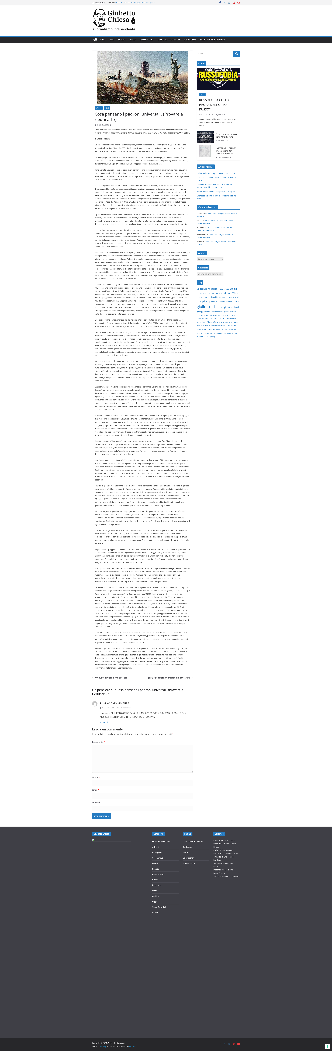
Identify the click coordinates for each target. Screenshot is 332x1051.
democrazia (226, 297)
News (111, 39)
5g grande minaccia (207, 288)
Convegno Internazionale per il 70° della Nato (226, 135)
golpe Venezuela (230, 312)
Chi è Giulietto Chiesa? (169, 39)
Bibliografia (190, 39)
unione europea (216, 333)
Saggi (133, 39)
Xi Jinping (212, 337)
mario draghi (201, 322)
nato (236, 322)
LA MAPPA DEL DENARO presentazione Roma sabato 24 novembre (226, 151)
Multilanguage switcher (212, 39)
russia (211, 329)
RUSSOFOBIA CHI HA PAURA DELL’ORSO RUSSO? (214, 104)
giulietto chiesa (210, 306)
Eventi (202, 94)
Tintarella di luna (220, 857)
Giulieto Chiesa (232, 301)
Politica (155, 896)
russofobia (218, 330)
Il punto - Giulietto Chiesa (223, 840)
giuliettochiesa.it (232, 307)
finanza (155, 869)
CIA (205, 293)
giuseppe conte (203, 311)
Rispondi (104, 722)
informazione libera (212, 318)
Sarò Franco (218, 876)
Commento (98, 742)
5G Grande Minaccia (161, 841)
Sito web (96, 802)
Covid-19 (230, 293)
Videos (155, 912)
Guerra (155, 879)
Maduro (233, 318)
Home (185, 852)
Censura (200, 293)
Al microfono (218, 853)
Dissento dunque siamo (223, 870)
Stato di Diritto (219, 863)
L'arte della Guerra (221, 843)
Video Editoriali (159, 907)
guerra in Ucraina (203, 315)
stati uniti (228, 329)
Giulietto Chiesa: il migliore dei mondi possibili (216, 173)
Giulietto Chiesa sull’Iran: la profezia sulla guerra (135, 2)
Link (102, 39)
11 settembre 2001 (226, 289)
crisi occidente (214, 297)
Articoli (122, 39)
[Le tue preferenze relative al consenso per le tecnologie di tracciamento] (327, 1046)
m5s (228, 318)
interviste (156, 885)
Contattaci (187, 847)
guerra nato (214, 315)
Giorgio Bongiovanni (219, 301)
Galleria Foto (146, 39)
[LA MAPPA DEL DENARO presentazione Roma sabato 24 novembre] (205, 152)
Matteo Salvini (213, 322)
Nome (96, 777)
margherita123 (219, 114)
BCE (235, 289)
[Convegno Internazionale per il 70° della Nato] (205, 137)
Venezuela (233, 333)
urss (224, 333)
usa (227, 333)
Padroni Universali (226, 325)
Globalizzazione (216, 312)
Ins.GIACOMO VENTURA (114, 703)
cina (208, 293)
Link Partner (188, 858)
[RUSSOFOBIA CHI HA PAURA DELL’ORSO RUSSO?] (218, 79)
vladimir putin (202, 336)
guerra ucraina (224, 315)
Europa (208, 301)
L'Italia (223, 318)
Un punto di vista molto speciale (111, 677)
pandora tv (202, 329)
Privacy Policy (189, 863)
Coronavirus (218, 293)
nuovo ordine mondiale (207, 325)
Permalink (126, 708)
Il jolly (215, 850)
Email (95, 789)
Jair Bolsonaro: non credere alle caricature (169, 677)
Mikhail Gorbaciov (227, 322)
